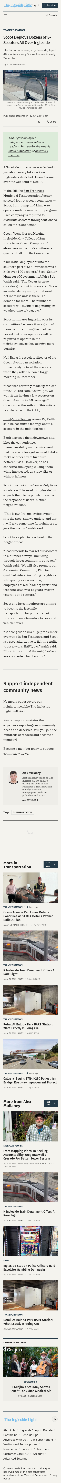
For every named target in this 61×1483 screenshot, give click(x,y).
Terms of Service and (36, 1475)
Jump (25, 205)
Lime (39, 205)
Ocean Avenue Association (22, 362)
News (6, 1260)
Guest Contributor (32, 1395)
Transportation (14, 30)
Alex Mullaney (16, 64)
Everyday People (13, 1145)
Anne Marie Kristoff (18, 924)
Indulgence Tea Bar (17, 419)
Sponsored (30, 1381)
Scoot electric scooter (21, 167)
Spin (16, 205)
